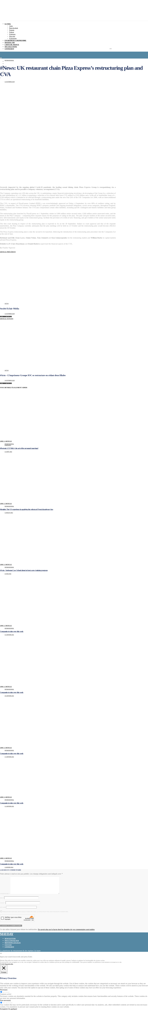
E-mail (2, 903)
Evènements (13, 38)
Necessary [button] (4, 990)
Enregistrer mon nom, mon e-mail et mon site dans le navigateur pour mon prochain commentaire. (36, 911)
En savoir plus (9, 964)
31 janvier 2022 (9, 634)
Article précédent (8, 252)
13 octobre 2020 (10, 81)
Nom (2, 898)
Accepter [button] (2, 964)
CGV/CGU (8, 945)
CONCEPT (8, 61)
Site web (3, 907)
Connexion (9, 947)
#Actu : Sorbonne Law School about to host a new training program (24, 570)
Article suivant (6, 318)
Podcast (11, 32)
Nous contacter (12, 941)
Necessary (6, 992)
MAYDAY (6, 934)
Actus (11, 26)
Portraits (11, 30)
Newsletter (10, 938)
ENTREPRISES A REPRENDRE (15, 40)
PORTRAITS (8, 445)
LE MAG (8, 24)
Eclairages (12, 34)
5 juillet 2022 (9, 512)
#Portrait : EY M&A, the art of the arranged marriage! (19, 448)
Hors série (12, 36)
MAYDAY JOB (10, 42)
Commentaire (5, 893)
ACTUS (7, 303)
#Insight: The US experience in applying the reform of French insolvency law (26, 509)
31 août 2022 (8, 451)
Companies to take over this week (11, 631)
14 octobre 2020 (10, 380)
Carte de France (12, 44)
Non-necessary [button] (5, 1000)
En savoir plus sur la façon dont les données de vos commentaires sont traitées (66, 929)
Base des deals (13, 28)
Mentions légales (13, 943)
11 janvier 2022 (9, 806)
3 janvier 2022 (9, 867)
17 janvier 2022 (9, 756)
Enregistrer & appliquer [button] (8, 1009)
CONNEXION (9, 49)
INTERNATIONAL (9, 60)
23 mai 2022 (8, 573)
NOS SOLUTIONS (11, 47)
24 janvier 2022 (9, 695)
